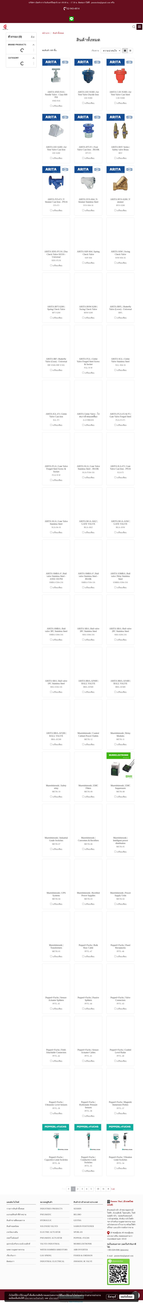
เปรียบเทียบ (57, 106)
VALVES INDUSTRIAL (50, 1244)
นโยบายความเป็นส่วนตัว (34, 1298)
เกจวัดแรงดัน (12, 1232)
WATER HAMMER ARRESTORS (53, 1250)
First (64, 1189)
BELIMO (77, 1215)
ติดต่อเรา (10, 1261)
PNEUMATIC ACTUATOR (51, 1238)
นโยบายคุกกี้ (54, 1298)
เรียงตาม (96, 51)
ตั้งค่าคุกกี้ (112, 1296)
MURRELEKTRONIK (83, 1244)
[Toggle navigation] (139, 27)
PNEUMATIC (45, 1215)
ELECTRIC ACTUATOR (50, 1232)
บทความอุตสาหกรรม (15, 1250)
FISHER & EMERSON (83, 1255)
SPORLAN (78, 1232)
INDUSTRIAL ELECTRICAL (52, 1261)
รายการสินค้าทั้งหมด (15, 1209)
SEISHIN (77, 1209)
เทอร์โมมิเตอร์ (13, 1238)
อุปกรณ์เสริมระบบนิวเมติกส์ (18, 1244)
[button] (133, 26)
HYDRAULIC (46, 1220)
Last (113, 1189)
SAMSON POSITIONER (84, 1226)
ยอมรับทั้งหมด (127, 1296)
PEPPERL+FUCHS (81, 1238)
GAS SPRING (46, 1255)
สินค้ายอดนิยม (13, 1226)
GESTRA (77, 1220)
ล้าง (32, 37)
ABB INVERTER (81, 1250)
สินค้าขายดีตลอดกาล (16, 1220)
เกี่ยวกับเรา (11, 1255)
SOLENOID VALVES (49, 1226)
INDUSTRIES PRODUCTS (51, 1209)
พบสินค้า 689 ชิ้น (49, 50)
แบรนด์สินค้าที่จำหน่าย (16, 1215)
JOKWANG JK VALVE (83, 1261)
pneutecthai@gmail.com (123, 1256)
